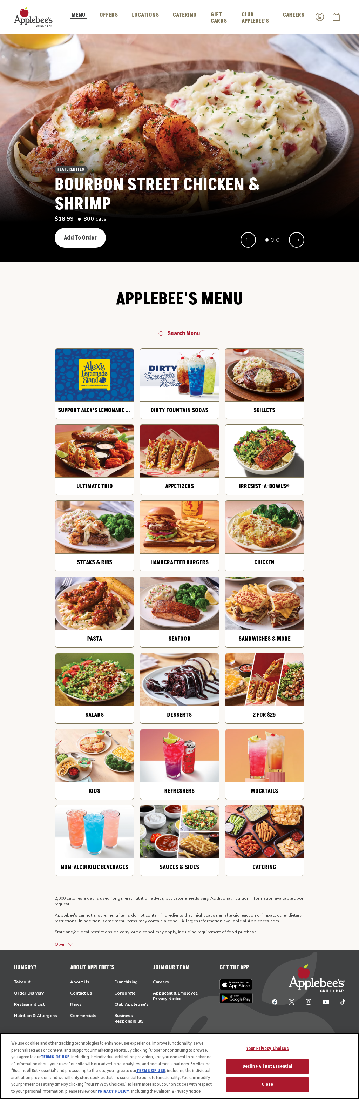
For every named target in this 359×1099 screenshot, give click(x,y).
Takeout (22, 982)
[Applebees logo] (33, 16)
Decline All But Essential (267, 1066)
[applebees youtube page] (326, 1001)
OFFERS (109, 15)
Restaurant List (29, 1004)
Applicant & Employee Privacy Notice (175, 996)
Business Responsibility (128, 1018)
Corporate (124, 993)
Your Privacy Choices (267, 1048)
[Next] (296, 240)
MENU (79, 15)
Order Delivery (29, 993)
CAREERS (293, 15)
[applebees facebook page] (274, 1001)
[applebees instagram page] (308, 1001)
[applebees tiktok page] (340, 1001)
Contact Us (81, 993)
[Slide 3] (278, 240)
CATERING (185, 15)
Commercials (83, 1015)
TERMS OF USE (55, 1057)
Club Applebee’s (255, 18)
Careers (161, 982)
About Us (79, 982)
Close (267, 1084)
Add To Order (80, 238)
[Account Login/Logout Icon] (319, 17)
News (76, 1004)
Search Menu (184, 333)
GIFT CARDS (219, 18)
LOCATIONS (145, 15)
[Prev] (248, 240)
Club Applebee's (131, 1004)
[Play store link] (236, 998)
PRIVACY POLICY (113, 1091)
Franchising (126, 982)
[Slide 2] (272, 240)
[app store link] (236, 984)
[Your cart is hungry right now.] (336, 17)
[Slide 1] (267, 240)
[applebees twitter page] (291, 1001)
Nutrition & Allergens (35, 1015)
